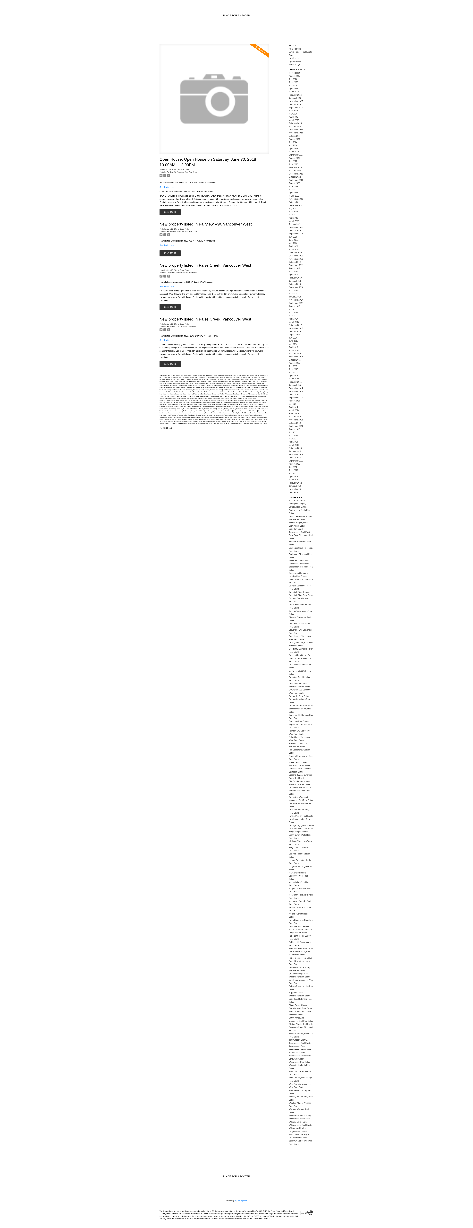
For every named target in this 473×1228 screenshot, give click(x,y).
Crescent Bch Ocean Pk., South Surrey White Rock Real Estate (249, 385)
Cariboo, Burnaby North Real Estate (240, 381)
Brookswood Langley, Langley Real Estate (244, 379)
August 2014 (294, 401)
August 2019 (294, 268)
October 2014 (295, 394)
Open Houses (295, 61)
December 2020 (296, 227)
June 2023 (293, 164)
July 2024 (293, 142)
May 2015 (293, 372)
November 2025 (296, 101)
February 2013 (295, 448)
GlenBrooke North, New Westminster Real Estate (202, 396)
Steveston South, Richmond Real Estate (250, 415)
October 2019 (295, 262)
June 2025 (293, 111)
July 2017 (293, 309)
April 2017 (293, 319)
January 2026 (295, 98)
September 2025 (296, 107)
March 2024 (294, 152)
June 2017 (293, 313)
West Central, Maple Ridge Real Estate (219, 419)
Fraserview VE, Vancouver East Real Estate (254, 394)
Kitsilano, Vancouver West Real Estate (243, 400)
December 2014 (296, 388)
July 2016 (293, 338)
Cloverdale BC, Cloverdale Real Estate (243, 383)
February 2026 (295, 95)
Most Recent (294, 73)
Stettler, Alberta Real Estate (204, 415)
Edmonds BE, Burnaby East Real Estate (256, 390)
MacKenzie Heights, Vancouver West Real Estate (251, 402)
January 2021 (295, 224)
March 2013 (294, 445)
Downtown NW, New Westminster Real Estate (237, 387)
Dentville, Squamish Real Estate (189, 387)
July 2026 (293, 79)
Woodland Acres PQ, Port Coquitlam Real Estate (228, 423)
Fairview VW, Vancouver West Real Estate (182, 172)
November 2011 (296, 489)
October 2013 (295, 423)
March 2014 (294, 410)
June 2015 (293, 369)
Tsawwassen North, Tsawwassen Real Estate (231, 417)
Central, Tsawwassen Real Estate (178, 383)
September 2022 (296, 180)
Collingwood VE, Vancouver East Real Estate (191, 385)
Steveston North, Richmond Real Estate (225, 415)
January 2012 (295, 486)
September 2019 (296, 265)
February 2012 (295, 483)
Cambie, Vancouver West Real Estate (185, 381)
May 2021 (293, 215)
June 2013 (293, 436)
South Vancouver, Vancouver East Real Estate (181, 415)
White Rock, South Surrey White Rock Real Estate (250, 421)
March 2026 (294, 92)
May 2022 (293, 190)
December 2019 (296, 256)
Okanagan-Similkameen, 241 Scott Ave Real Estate (231, 406)
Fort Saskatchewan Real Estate (177, 394)
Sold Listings (294, 64)
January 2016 (295, 354)
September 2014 (296, 398)
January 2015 (295, 385)
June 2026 (293, 82)
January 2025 (295, 126)
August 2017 (294, 306)
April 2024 (293, 149)
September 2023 (296, 155)
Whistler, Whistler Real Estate (225, 421)
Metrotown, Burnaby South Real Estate (242, 404)
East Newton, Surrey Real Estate (233, 390)
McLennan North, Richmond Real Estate (217, 404)
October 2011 (295, 492)
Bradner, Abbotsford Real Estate (230, 377)
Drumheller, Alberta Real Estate (195, 390)
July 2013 (293, 432)
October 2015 (295, 360)
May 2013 (293, 439)
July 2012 (293, 467)
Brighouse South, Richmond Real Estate (253, 377)
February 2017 (295, 325)
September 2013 (296, 426)
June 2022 (293, 186)
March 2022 (294, 196)
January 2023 (295, 171)
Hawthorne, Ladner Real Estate (247, 398)
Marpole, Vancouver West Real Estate (192, 404)
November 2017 (296, 300)
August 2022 (294, 183)
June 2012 (293, 470)
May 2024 (293, 145)
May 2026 (293, 85)
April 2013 (293, 442)
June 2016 (293, 341)
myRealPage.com (241, 1201)
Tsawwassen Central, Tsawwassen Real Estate (174, 417)
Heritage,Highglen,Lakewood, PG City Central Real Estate (177, 400)
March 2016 (294, 350)
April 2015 (293, 376)
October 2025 (295, 104)
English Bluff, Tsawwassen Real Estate (185, 392)
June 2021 (293, 212)
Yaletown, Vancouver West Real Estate (255, 423)
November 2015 (296, 357)
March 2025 (294, 120)
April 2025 (293, 117)
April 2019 (293, 275)
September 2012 (296, 461)
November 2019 (296, 259)
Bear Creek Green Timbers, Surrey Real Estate (239, 375)
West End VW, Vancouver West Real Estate (245, 419)
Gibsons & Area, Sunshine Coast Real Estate (173, 396)
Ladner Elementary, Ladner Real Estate (202, 402)
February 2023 (295, 167)
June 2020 (293, 240)
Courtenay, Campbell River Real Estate (217, 385)
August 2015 (294, 363)
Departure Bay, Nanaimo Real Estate (211, 387)
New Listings (294, 58)
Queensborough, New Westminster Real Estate (218, 411)
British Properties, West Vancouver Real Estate (195, 379)
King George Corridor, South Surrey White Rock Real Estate (213, 400)
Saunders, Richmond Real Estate (208, 413)
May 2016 (293, 344)
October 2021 (295, 202)
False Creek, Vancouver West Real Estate (182, 273)
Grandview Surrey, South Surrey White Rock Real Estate (235, 396)
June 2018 (293, 290)
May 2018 (293, 294)
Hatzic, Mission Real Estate (228, 398)
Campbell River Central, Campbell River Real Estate (213, 381)
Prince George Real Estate (252, 408)
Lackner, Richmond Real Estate (180, 402)
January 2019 (295, 281)
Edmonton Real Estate (166, 392)
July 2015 (293, 366)
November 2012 (296, 454)
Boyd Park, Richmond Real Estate (209, 377)
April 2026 (293, 89)
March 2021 (294, 221)
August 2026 (294, 76)
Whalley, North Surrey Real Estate (182, 421)
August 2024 (294, 139)
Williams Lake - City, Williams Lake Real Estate (174, 423)
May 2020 (293, 243)
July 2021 (293, 208)
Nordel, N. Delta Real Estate (182, 406)
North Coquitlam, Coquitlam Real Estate (204, 406)
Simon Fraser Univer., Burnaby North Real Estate (234, 413)
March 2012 (294, 480)
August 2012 (294, 464)
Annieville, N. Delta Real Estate (215, 375)
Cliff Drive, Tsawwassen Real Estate (220, 383)
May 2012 (293, 473)
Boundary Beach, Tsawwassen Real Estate (185, 377)
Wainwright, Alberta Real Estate (173, 419)
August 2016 (294, 335)
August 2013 (294, 429)
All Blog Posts (295, 49)
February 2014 (295, 413)
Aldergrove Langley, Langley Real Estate (193, 375)
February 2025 (295, 123)
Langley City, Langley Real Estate (225, 402)
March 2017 (294, 322)
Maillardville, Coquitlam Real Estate (170, 404)
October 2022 (295, 177)
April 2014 (293, 407)
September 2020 (296, 234)
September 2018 (296, 287)
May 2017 (293, 316)
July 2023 (293, 161)
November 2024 (296, 133)
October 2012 (295, 458)
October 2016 (295, 331)
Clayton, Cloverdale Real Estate (198, 383)
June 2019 (293, 271)
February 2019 (295, 278)
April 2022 (293, 193)
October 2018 (295, 284)
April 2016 (293, 347)
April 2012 (293, 477)
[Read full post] (214, 100)
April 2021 (293, 218)
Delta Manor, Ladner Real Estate (169, 387)
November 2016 (296, 328)
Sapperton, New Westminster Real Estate (185, 413)
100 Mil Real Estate (174, 375)
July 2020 (293, 237)
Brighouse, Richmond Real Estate (170, 379)
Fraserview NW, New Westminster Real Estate (226, 394)
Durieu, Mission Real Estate (213, 390)
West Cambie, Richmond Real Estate (195, 419)
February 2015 (295, 382)
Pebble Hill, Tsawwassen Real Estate (187, 408)
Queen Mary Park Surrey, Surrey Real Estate (189, 411)
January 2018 (295, 297)
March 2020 (294, 249)
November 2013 (296, 420)
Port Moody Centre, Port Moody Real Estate (230, 408)
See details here (167, 187)
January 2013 (295, 451)
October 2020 (295, 230)
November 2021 (296, 199)
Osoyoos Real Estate (254, 406)
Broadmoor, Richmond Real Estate (220, 379)
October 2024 (295, 136)
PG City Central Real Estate (207, 408)
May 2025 (293, 114)
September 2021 (296, 205)
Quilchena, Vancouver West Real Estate (245, 411)
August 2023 (294, 158)
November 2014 (296, 391)
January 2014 (295, 417)
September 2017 (296, 303)
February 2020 (295, 253)
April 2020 (293, 246)
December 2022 (296, 174)
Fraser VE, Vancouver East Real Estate (200, 394)
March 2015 (294, 379)
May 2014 (293, 404)
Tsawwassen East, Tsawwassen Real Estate (202, 417)
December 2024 (296, 130)
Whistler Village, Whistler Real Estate (204, 421)
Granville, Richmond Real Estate (187, 398)
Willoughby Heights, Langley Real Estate (200, 423)
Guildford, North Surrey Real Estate (208, 398)
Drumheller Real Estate (178, 390)
